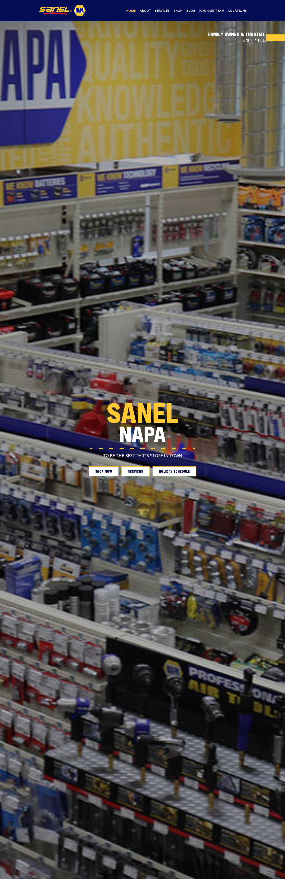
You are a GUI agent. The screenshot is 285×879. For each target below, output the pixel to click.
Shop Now (103, 471)
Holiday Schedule (174, 471)
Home (131, 11)
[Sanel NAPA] (62, 10)
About (145, 11)
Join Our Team (211, 11)
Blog (190, 11)
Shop (178, 11)
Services (162, 11)
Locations (237, 11)
